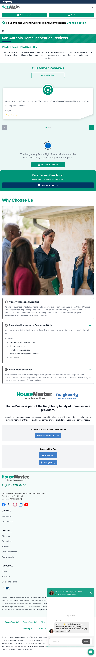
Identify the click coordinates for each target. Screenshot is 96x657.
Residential (6, 516)
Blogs (4, 571)
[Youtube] (26, 505)
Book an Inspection (26, 15)
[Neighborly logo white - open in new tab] (8, 2)
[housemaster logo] (48, 478)
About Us (6, 536)
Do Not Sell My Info (45, 629)
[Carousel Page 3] (50, 127)
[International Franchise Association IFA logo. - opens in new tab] (6, 588)
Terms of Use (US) (12, 622)
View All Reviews (48, 75)
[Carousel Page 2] (48, 127)
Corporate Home (9, 582)
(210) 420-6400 (16, 485)
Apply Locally (8, 557)
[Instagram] (15, 505)
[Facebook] (4, 505)
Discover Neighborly (46, 435)
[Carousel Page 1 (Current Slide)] (46, 127)
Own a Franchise (9, 551)
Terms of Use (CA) (30, 622)
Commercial (7, 521)
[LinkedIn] (20, 505)
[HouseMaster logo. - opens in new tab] (34, 396)
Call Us (73, 15)
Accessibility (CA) (27, 629)
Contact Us (7, 541)
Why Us (5, 546)
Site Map (6, 576)
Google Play (49, 462)
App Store (49, 455)
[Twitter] (9, 505)
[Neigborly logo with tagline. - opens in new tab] (67, 396)
